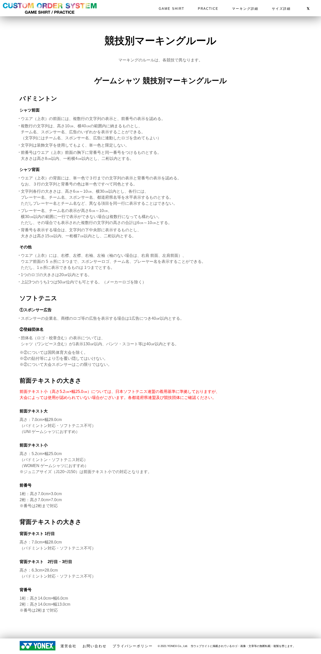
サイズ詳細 (281, 9)
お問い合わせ (95, 646)
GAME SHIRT (171, 9)
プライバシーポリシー (133, 646)
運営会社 (68, 646)
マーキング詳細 (245, 9)
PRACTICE (208, 9)
